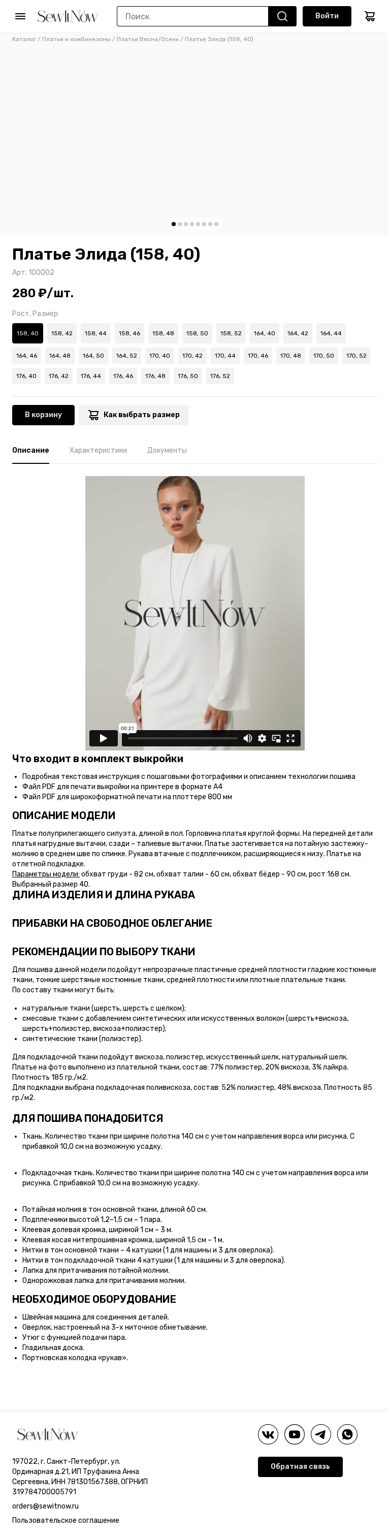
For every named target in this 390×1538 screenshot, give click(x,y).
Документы (167, 450)
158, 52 (231, 333)
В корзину (43, 415)
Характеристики (98, 450)
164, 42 (297, 333)
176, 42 (59, 376)
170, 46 (258, 355)
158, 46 (129, 333)
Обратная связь (300, 1466)
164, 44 (331, 333)
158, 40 (28, 333)
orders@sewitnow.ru (45, 1506)
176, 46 (123, 376)
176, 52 (220, 376)
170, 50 (323, 355)
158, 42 (62, 333)
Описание (30, 450)
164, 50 (93, 355)
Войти (327, 16)
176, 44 (91, 376)
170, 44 (225, 355)
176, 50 (188, 376)
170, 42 (192, 355)
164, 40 (264, 333)
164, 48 (60, 355)
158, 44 (96, 333)
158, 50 (197, 333)
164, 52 (126, 355)
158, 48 (163, 333)
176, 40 (26, 376)
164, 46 (26, 355)
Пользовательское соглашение (65, 1520)
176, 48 (155, 376)
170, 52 (356, 355)
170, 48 (290, 355)
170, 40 (159, 355)
